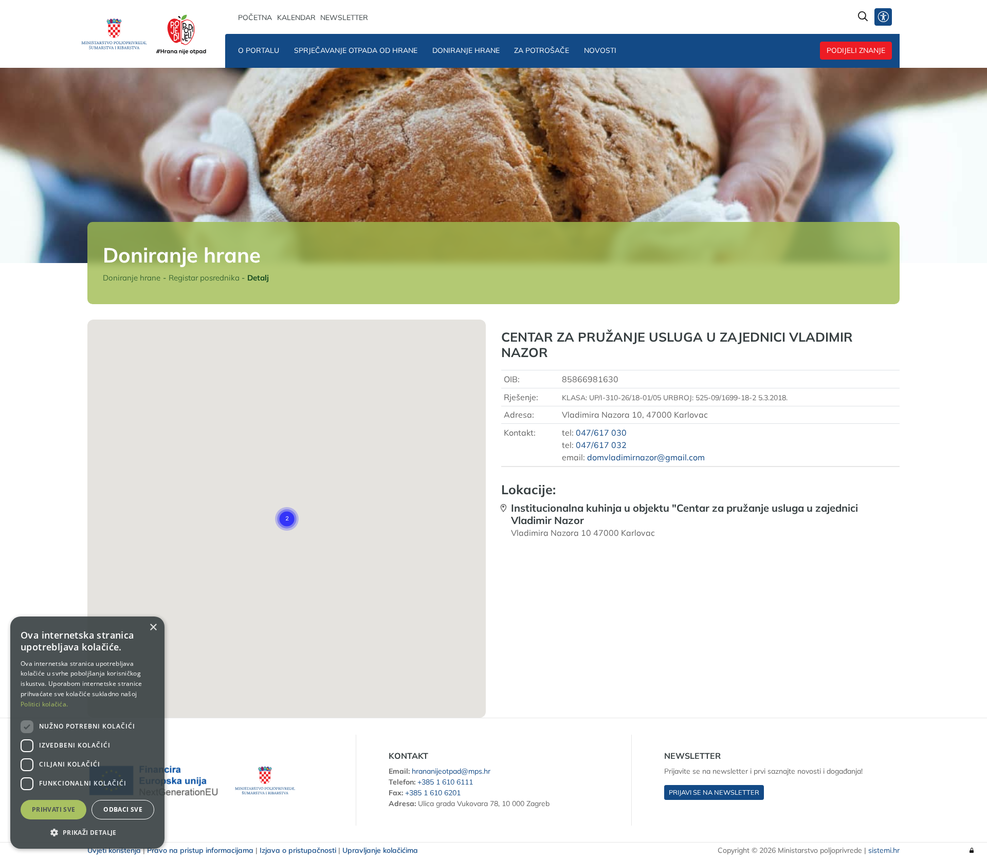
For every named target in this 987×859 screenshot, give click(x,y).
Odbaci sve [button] (122, 809)
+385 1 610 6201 (433, 792)
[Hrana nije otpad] (183, 34)
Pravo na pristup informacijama (200, 850)
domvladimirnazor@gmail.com (646, 457)
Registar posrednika (204, 278)
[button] (287, 519)
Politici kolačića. (44, 704)
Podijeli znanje (856, 50)
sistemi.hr (884, 850)
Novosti (600, 50)
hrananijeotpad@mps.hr (451, 771)
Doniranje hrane (466, 50)
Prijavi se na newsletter (714, 792)
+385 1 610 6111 (445, 782)
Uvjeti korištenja (114, 850)
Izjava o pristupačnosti (298, 850)
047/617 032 (601, 445)
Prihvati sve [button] (54, 809)
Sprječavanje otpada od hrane (355, 50)
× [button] (153, 627)
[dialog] (87, 733)
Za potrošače (541, 50)
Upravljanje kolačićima (380, 850)
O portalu (258, 50)
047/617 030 (601, 432)
